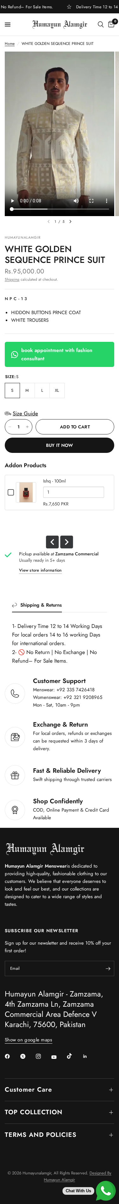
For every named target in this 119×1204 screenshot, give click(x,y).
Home (10, 43)
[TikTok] (74, 1056)
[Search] (101, 24)
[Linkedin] (89, 1056)
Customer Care (28, 1089)
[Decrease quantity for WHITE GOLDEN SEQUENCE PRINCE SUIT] (10, 426)
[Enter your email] (108, 968)
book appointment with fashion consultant (56, 354)
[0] (110, 24)
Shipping (12, 279)
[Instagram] (43, 1056)
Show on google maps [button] (28, 1040)
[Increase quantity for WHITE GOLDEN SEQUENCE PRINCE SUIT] (27, 426)
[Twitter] (27, 1056)
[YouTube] (58, 1057)
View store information (40, 570)
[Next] (70, 221)
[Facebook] (12, 1056)
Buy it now (59, 445)
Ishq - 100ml (54, 481)
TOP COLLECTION (34, 1112)
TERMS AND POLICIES (40, 1134)
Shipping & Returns (41, 605)
